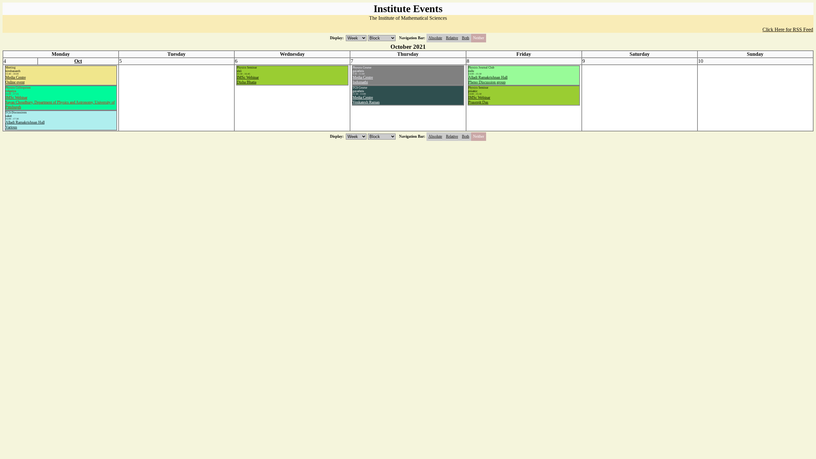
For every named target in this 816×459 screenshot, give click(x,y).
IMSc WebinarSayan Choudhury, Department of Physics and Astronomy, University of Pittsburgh (60, 102)
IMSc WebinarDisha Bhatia (248, 79)
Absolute (435, 38)
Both (465, 38)
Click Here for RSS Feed (787, 29)
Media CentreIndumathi (363, 79)
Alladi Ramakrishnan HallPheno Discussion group (487, 79)
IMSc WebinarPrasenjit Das (479, 100)
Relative (452, 38)
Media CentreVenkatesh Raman (366, 100)
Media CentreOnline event (15, 79)
